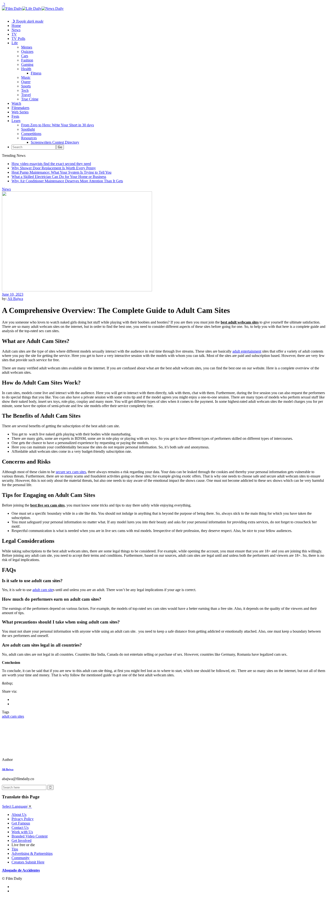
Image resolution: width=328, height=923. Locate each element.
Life (15, 43)
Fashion (27, 60)
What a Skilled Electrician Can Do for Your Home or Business (59, 177)
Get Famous (21, 823)
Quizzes (27, 51)
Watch (16, 103)
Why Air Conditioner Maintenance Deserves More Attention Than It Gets (67, 181)
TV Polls (18, 39)
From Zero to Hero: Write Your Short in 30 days (57, 125)
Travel (26, 95)
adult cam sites (13, 716)
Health (26, 69)
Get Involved (21, 840)
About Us (19, 815)
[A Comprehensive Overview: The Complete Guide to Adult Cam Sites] (35, 760)
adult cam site (42, 590)
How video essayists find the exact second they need (51, 164)
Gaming (27, 64)
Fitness (36, 73)
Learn (16, 121)
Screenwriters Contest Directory (55, 142)
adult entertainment (246, 351)
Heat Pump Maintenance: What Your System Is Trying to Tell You (61, 172)
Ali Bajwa (15, 299)
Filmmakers (20, 108)
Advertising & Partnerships (32, 853)
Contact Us (20, 827)
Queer (25, 82)
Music (25, 77)
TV (14, 34)
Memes (26, 47)
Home (16, 26)
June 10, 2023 (12, 294)
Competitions (31, 134)
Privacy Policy (23, 819)
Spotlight (28, 129)
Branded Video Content (30, 836)
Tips (15, 849)
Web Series (20, 112)
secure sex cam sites (71, 472)
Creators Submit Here (28, 862)
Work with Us (22, 832)
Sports (26, 86)
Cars (24, 56)
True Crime (29, 99)
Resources (29, 138)
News (16, 30)
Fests (15, 116)
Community (21, 858)
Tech (25, 90)
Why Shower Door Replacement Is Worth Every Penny (54, 168)
